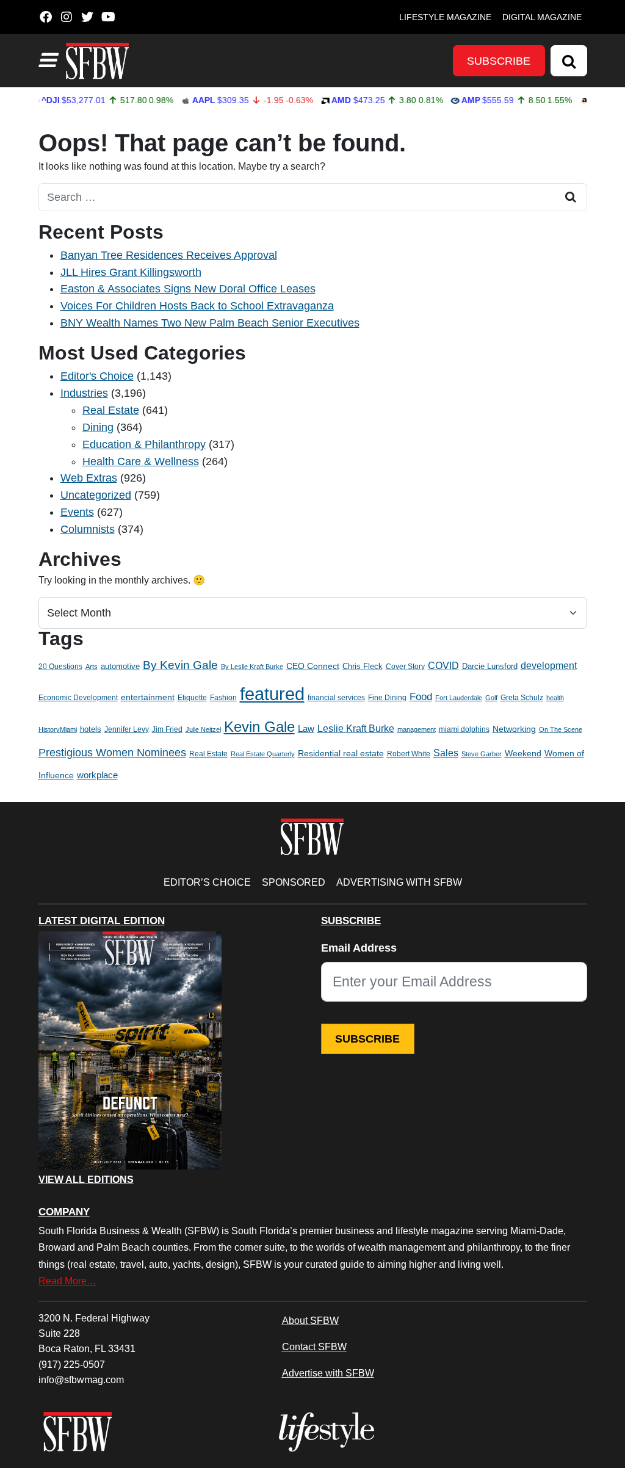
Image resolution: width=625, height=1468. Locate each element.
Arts (91, 666)
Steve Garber (481, 754)
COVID (443, 665)
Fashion (223, 697)
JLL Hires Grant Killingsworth (130, 272)
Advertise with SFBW (328, 1372)
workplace (97, 775)
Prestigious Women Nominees (112, 753)
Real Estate (110, 410)
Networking (514, 729)
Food (421, 697)
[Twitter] (87, 17)
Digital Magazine (542, 17)
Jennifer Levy (126, 729)
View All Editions (86, 1180)
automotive (120, 666)
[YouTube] (108, 17)
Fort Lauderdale (458, 697)
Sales (445, 753)
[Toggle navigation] (47, 60)
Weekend (523, 753)
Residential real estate (341, 753)
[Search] (569, 60)
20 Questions (60, 666)
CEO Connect (312, 666)
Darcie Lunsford (490, 666)
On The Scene (560, 729)
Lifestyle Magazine (445, 17)
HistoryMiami (57, 729)
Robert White (408, 754)
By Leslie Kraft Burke (252, 666)
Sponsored (293, 882)
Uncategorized (95, 495)
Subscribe (498, 61)
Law (306, 729)
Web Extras (88, 478)
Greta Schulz (521, 697)
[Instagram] (66, 17)
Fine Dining (387, 697)
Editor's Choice (97, 376)
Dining (98, 427)
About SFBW (310, 1320)
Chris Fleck (362, 666)
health (555, 697)
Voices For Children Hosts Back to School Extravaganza (197, 306)
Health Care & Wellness (140, 461)
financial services (336, 697)
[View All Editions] (130, 1050)
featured (272, 694)
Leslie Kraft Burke (355, 728)
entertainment (148, 697)
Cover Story (405, 666)
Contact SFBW (314, 1346)
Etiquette (192, 697)
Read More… (67, 1280)
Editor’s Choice (207, 882)
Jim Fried (167, 729)
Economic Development (78, 697)
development (549, 665)
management (416, 729)
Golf (491, 697)
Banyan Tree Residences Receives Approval (168, 255)
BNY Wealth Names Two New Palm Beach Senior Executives (209, 323)
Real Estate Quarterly (263, 754)
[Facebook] (46, 17)
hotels (90, 729)
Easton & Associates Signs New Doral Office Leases (188, 289)
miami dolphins (464, 729)
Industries (84, 393)
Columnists (87, 529)
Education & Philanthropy (144, 444)
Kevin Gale (259, 726)
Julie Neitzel (203, 729)
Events (77, 512)
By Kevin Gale (180, 665)
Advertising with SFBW (399, 882)
